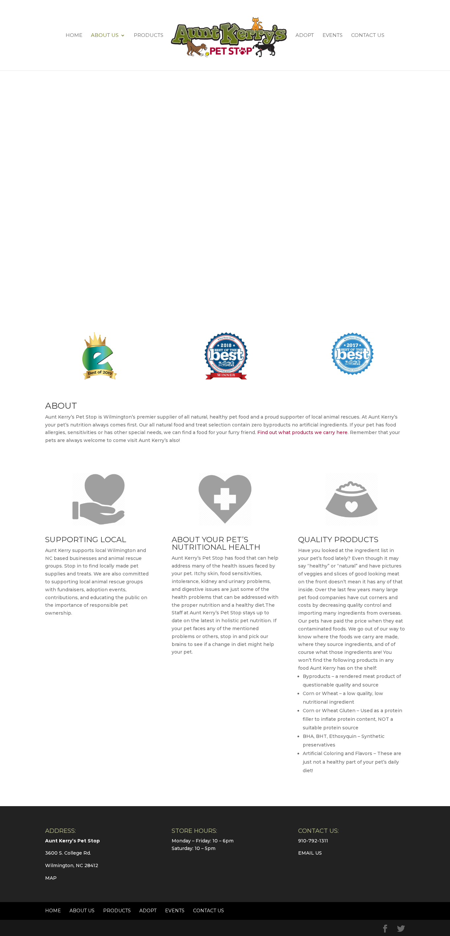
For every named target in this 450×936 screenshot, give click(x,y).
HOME (74, 35)
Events (333, 35)
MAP (51, 878)
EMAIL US (310, 853)
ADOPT (304, 35)
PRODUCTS (148, 35)
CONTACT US (367, 35)
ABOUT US (105, 35)
